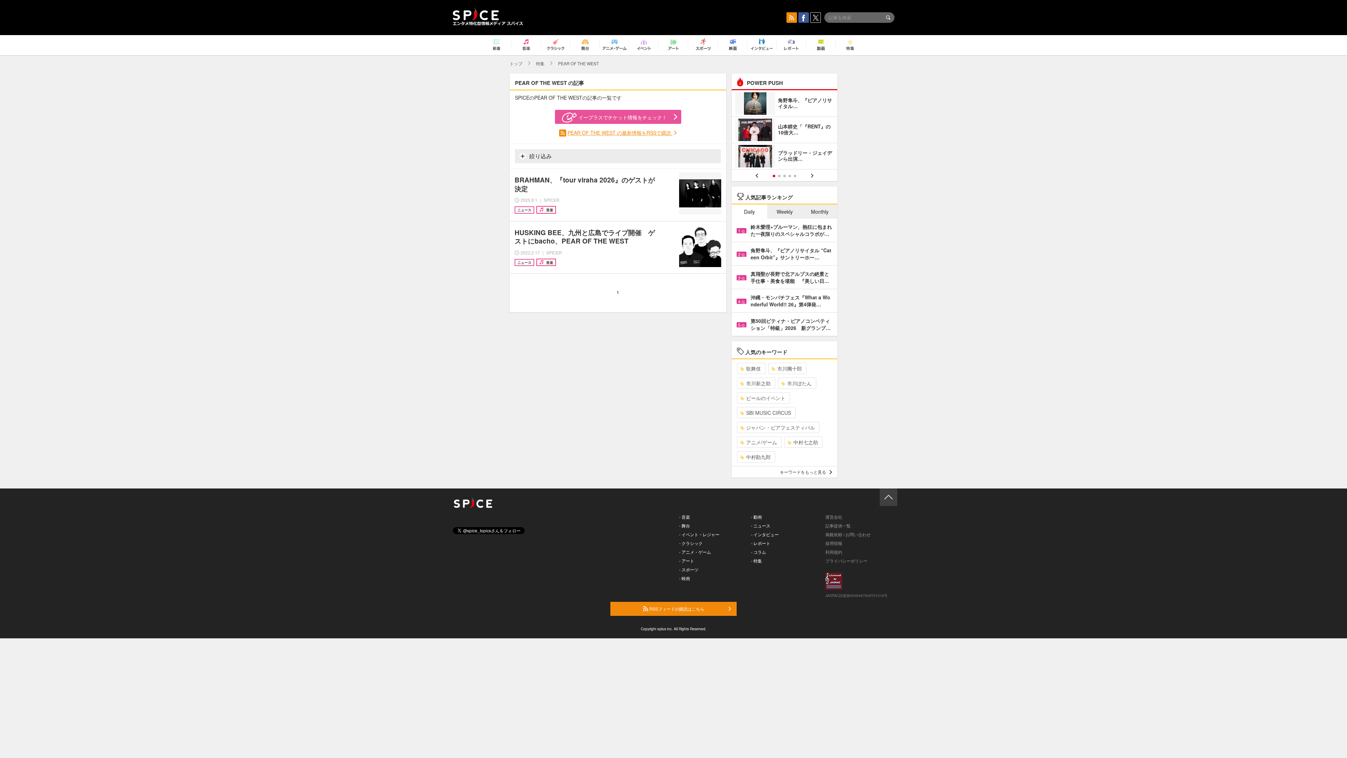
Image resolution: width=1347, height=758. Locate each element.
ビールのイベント (765, 397)
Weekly (785, 211)
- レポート (760, 543)
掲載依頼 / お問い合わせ (848, 534)
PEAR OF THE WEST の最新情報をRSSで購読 (620, 132)
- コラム (758, 552)
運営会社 (833, 517)
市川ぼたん (799, 383)
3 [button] (784, 176)
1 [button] (774, 176)
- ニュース (760, 525)
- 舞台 (684, 525)
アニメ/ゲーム (761, 442)
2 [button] (779, 176)
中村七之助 (805, 442)
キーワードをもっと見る (803, 472)
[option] (784, 130)
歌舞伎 (753, 368)
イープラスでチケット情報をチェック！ (622, 117)
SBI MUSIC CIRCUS (768, 412)
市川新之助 (758, 383)
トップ (516, 63)
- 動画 (756, 517)
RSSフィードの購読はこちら (676, 609)
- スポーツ (688, 569)
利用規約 (833, 552)
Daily (749, 211)
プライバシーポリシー (846, 561)
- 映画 (684, 578)
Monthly (820, 211)
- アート (686, 561)
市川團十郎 (789, 368)
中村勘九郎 (758, 456)
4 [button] (790, 176)
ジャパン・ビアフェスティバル (780, 427)
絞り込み (540, 156)
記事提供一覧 (838, 525)
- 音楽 (684, 517)
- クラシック (691, 543)
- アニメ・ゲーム (695, 552)
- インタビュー (765, 534)
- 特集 (756, 561)
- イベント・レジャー (699, 534)
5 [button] (795, 176)
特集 (540, 63)
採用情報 (833, 543)
